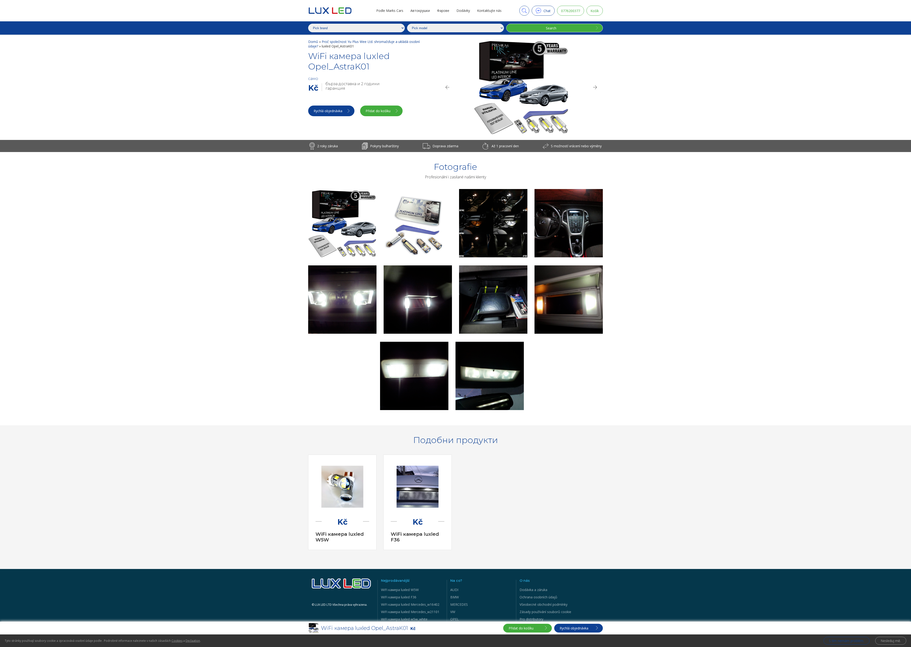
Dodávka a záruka (533, 589)
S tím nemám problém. (846, 640)
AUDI (454, 589)
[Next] (595, 87)
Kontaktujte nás (489, 10)
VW (452, 612)
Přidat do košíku (378, 111)
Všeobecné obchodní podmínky (543, 604)
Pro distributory (531, 619)
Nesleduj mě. (891, 640)
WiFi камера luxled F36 (398, 597)
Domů (313, 41)
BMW (454, 597)
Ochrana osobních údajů (538, 597)
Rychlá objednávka (328, 111)
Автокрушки (420, 10)
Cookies (177, 641)
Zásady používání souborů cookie (545, 612)
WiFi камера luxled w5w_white (404, 619)
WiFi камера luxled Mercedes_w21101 (410, 612)
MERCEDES (459, 604)
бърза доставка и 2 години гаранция (352, 86)
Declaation (193, 641)
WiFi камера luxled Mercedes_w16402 (410, 604)
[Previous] (447, 87)
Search (551, 28)
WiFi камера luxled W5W (400, 589)
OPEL (454, 619)
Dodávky (463, 10)
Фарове (443, 10)
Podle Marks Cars (389, 10)
